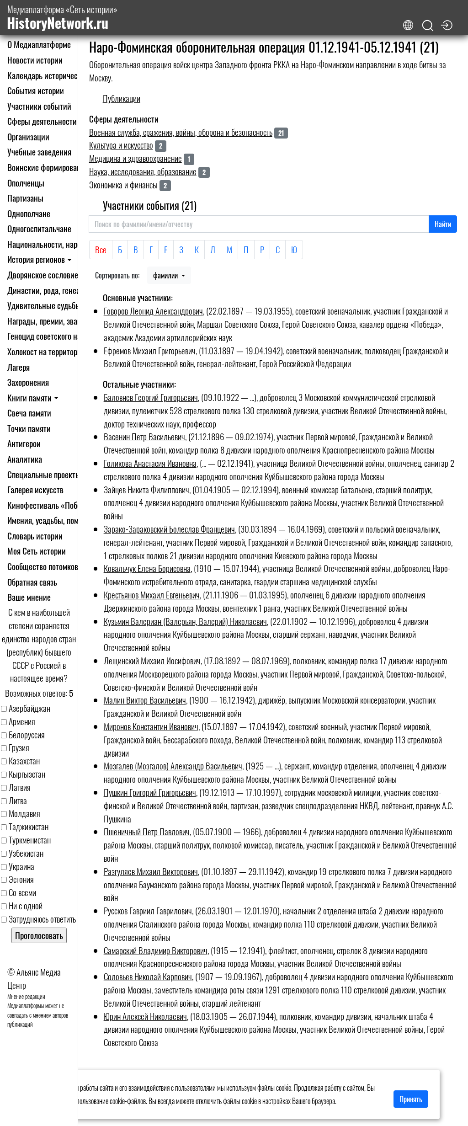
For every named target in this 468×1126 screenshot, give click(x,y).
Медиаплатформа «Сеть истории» (62, 17)
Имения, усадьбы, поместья (51, 520)
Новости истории (35, 59)
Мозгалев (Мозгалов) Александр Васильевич (173, 765)
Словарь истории (35, 535)
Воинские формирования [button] (48, 167)
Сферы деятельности (42, 121)
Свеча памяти (29, 412)
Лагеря (18, 367)
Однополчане (28, 213)
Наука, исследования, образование (143, 171)
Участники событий (39, 105)
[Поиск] (428, 25)
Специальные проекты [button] (44, 474)
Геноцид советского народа (51, 335)
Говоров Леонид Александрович (153, 310)
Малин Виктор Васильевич (145, 699)
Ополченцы (25, 182)
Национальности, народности (55, 244)
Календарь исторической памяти (60, 75)
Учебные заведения (39, 151)
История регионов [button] (36, 259)
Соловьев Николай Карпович (148, 976)
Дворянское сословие (42, 274)
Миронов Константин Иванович (151, 726)
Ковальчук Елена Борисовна (147, 568)
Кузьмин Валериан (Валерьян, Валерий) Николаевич (185, 621)
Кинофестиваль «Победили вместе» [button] (66, 505)
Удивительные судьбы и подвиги (61, 305)
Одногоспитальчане (39, 228)
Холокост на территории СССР (56, 351)
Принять (410, 1099)
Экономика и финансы (123, 184)
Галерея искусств (35, 489)
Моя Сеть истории (36, 550)
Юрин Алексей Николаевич (145, 1016)
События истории (35, 90)
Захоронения (28, 382)
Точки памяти (29, 428)
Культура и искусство (121, 144)
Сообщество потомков (42, 566)
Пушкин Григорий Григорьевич (150, 792)
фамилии (166, 275)
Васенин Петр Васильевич (144, 436)
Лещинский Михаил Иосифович (152, 660)
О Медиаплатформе (39, 44)
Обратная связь (32, 581)
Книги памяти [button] (29, 397)
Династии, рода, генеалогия (52, 290)
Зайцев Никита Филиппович (146, 489)
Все (100, 249)
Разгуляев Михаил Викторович (151, 871)
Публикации (121, 98)
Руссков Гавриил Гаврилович (148, 910)
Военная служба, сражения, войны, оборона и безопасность (180, 132)
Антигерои (24, 443)
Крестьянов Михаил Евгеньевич (152, 594)
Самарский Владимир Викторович (155, 950)
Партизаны (25, 197)
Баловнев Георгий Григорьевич (151, 397)
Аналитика (24, 458)
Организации (28, 136)
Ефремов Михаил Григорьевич (150, 350)
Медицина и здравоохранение (135, 158)
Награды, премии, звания (48, 320)
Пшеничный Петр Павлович (147, 831)
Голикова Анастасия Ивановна (150, 463)
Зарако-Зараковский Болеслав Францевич (169, 528)
